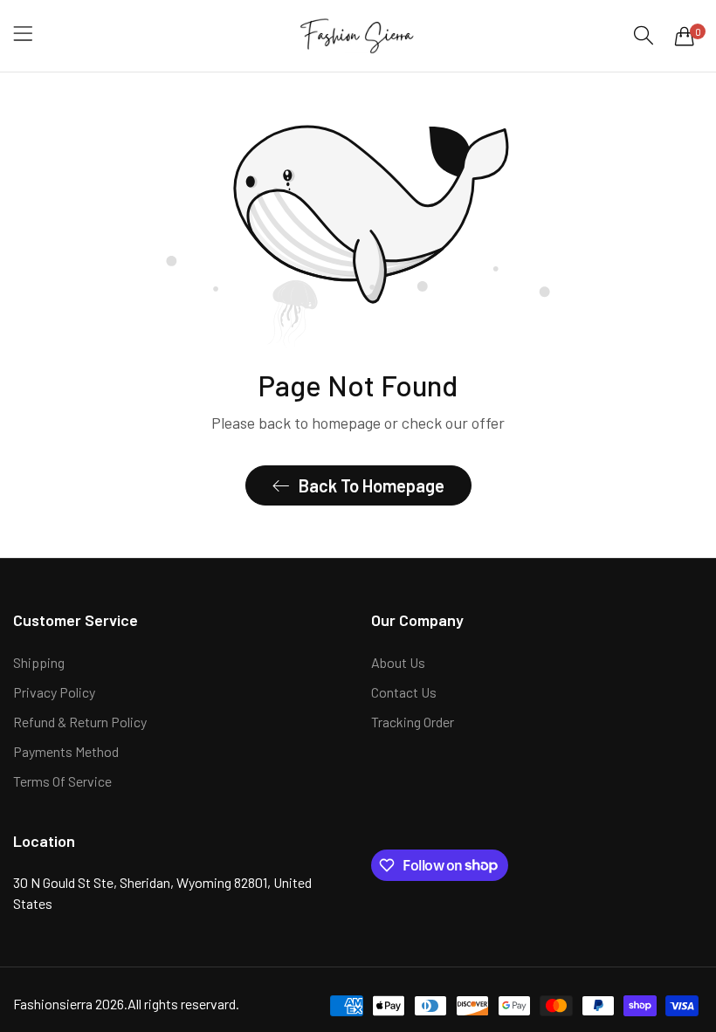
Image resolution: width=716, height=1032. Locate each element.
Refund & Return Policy (80, 721)
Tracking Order (412, 721)
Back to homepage (371, 485)
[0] (684, 35)
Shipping (39, 662)
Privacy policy (54, 692)
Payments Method (66, 751)
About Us (398, 662)
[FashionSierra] (358, 35)
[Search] (643, 35)
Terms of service (62, 781)
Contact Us (404, 692)
